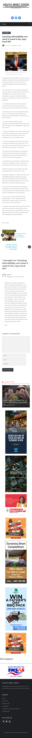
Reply (6, 325)
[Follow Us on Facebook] (3, 721)
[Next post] (29, 247)
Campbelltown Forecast (16, 16)
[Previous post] (2, 235)
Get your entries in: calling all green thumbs (20, 235)
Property (6, 33)
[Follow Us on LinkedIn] (9, 721)
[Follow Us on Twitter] (6, 721)
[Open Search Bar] (30, 24)
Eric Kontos (7, 45)
